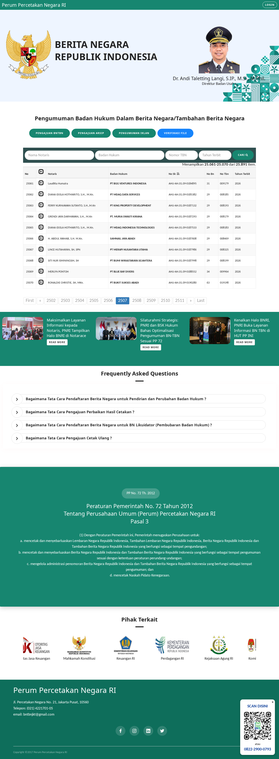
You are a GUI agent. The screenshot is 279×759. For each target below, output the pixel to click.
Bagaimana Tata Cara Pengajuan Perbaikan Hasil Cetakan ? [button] (80, 411)
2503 (65, 300)
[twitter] (162, 731)
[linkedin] (148, 731)
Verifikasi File (175, 133)
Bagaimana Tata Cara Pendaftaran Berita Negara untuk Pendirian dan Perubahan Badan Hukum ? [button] (116, 398)
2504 (79, 300)
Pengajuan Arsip (91, 133)
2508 (136, 300)
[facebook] (120, 731)
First (30, 300)
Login (270, 5)
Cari (242, 155)
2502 (51, 300)
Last (200, 300)
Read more (57, 342)
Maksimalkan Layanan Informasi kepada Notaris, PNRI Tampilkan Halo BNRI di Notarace (68, 328)
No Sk (172, 174)
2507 (122, 300)
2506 (108, 300)
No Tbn (224, 174)
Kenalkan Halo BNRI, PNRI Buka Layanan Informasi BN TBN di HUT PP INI (252, 328)
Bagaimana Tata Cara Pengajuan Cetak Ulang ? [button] (69, 437)
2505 (93, 300)
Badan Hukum (118, 174)
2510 (165, 300)
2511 (179, 300)
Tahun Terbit (242, 174)
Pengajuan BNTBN (49, 133)
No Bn (210, 174)
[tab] (140, 398)
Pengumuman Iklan (134, 133)
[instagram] (134, 731)
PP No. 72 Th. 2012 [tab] (141, 493)
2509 (151, 300)
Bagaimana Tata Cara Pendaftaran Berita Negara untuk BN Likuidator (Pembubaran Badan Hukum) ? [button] (119, 424)
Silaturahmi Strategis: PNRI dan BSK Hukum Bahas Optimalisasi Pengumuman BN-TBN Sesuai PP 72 (160, 330)
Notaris (52, 174)
